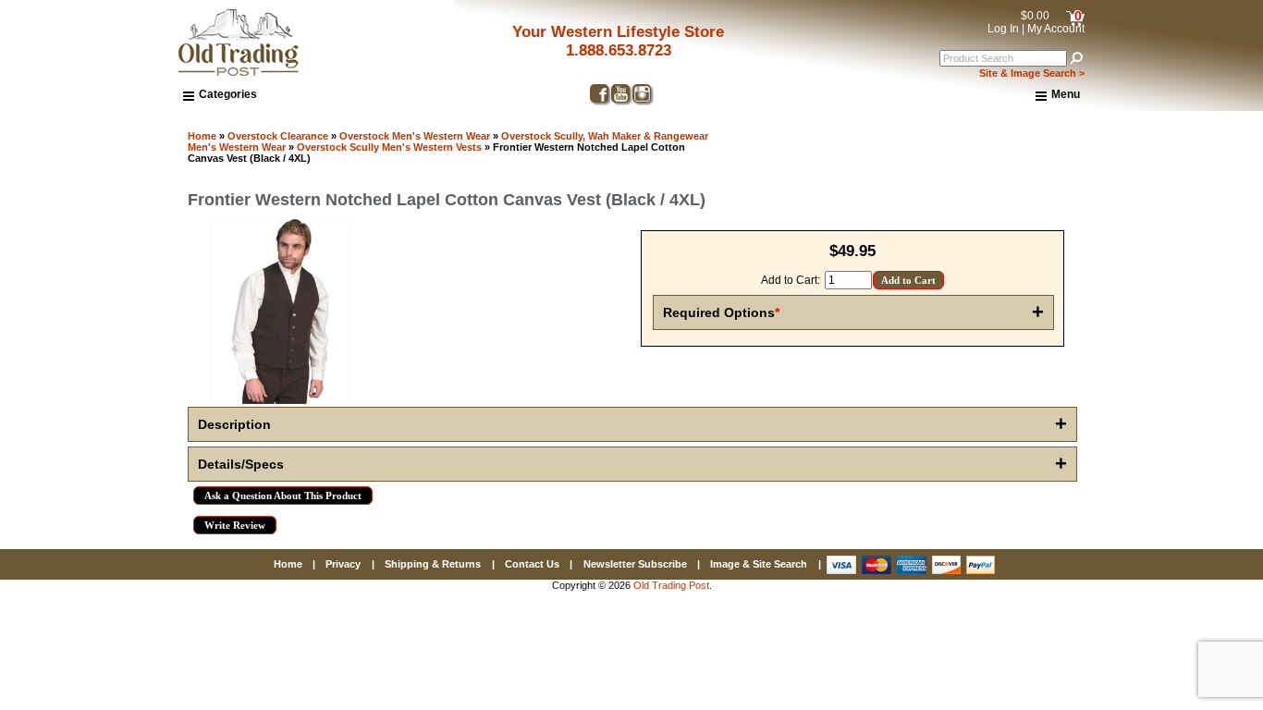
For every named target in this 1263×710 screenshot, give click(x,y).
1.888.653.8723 (618, 50)
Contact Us (532, 563)
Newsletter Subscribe (635, 563)
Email (799, 296)
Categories (228, 94)
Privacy (343, 563)
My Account (1056, 28)
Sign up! (968, 570)
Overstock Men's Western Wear (414, 135)
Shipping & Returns (433, 563)
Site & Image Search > (1032, 73)
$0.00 (1035, 15)
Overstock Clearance (277, 135)
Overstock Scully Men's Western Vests (389, 147)
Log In (1003, 28)
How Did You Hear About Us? (865, 429)
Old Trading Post (671, 585)
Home (202, 135)
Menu (1065, 94)
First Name (814, 363)
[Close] (1158, 195)
